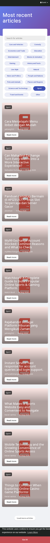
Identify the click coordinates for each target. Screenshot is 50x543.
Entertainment (13, 57)
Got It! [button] (25, 540)
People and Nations (35, 76)
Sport (39, 88)
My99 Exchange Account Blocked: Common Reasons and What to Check (24, 243)
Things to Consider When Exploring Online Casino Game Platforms (23, 488)
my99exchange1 (12, 251)
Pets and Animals (13, 82)
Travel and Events (16, 95)
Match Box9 (10, 292)
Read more (11, 134)
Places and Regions (35, 82)
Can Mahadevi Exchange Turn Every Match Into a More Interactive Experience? (22, 160)
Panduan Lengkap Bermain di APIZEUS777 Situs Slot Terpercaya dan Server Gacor (24, 201)
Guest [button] (44, 2)
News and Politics (14, 76)
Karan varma (10, 414)
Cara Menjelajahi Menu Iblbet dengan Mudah (21, 123)
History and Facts (34, 63)
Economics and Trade (16, 51)
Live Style (14, 69)
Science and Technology (17, 88)
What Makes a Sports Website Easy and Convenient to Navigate (22, 406)
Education (38, 51)
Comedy (37, 44)
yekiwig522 (9, 129)
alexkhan (9, 210)
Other (38, 95)
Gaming (12, 63)
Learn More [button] (32, 532)
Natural (36, 69)
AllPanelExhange (12, 374)
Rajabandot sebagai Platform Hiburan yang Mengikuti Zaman (21, 325)
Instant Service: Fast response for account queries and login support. (24, 366)
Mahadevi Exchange (13, 170)
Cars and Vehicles (16, 44)
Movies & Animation (34, 57)
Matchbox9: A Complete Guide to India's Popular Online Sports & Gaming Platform (22, 283)
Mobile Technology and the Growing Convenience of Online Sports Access (24, 447)
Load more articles (25, 518)
